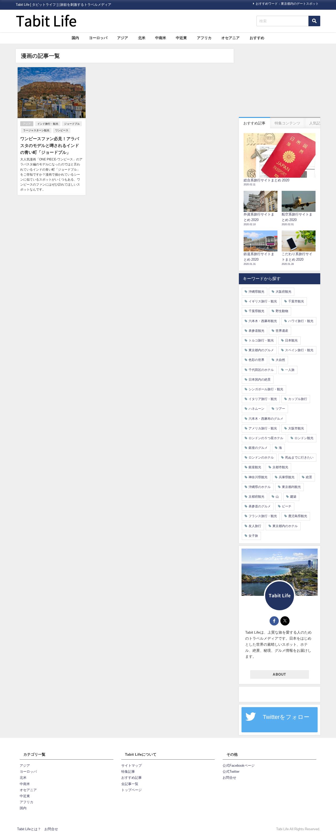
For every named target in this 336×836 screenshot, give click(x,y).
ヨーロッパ (98, 38)
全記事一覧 (129, 784)
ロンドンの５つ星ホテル (266, 438)
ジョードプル (72, 124)
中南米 (160, 38)
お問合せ (229, 777)
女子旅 (253, 535)
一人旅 (290, 369)
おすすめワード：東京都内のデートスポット (287, 3)
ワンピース (61, 130)
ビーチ (286, 506)
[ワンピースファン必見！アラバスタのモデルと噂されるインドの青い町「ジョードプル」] (51, 131)
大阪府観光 (283, 291)
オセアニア (230, 38)
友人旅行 (255, 526)
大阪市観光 (296, 428)
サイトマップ (131, 765)
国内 (75, 38)
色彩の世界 (256, 359)
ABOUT (279, 674)
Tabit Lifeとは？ (29, 829)
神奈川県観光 (258, 477)
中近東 (181, 38)
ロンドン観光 (304, 438)
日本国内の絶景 (260, 379)
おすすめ (257, 38)
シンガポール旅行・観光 (266, 389)
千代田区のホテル (261, 369)
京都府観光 (256, 496)
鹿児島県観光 (297, 516)
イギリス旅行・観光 (263, 301)
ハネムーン (256, 408)
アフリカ (204, 38)
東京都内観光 (291, 486)
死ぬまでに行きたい (299, 457)
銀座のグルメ (258, 447)
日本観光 (291, 340)
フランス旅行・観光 (263, 516)
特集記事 (128, 771)
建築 (293, 496)
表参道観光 (256, 330)
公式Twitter (231, 771)
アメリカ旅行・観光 (263, 428)
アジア (122, 38)
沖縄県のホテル (260, 486)
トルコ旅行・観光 (261, 340)
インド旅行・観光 (47, 124)
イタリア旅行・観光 (263, 399)
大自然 (280, 359)
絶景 (309, 477)
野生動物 (282, 311)
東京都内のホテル (285, 526)
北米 (141, 38)
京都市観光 (280, 467)
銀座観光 (255, 467)
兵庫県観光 (287, 477)
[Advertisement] (279, 81)
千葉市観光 (296, 301)
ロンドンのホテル (261, 457)
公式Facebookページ (239, 765)
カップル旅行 (297, 399)
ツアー (280, 408)
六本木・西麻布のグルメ (266, 418)
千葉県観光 (256, 311)
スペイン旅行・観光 (299, 350)
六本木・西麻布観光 (263, 321)
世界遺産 (282, 330)
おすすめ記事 (131, 777)
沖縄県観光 (256, 291)
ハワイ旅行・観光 (300, 321)
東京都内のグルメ (261, 350)
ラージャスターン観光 (36, 130)
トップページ (131, 790)
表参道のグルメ (260, 506)
